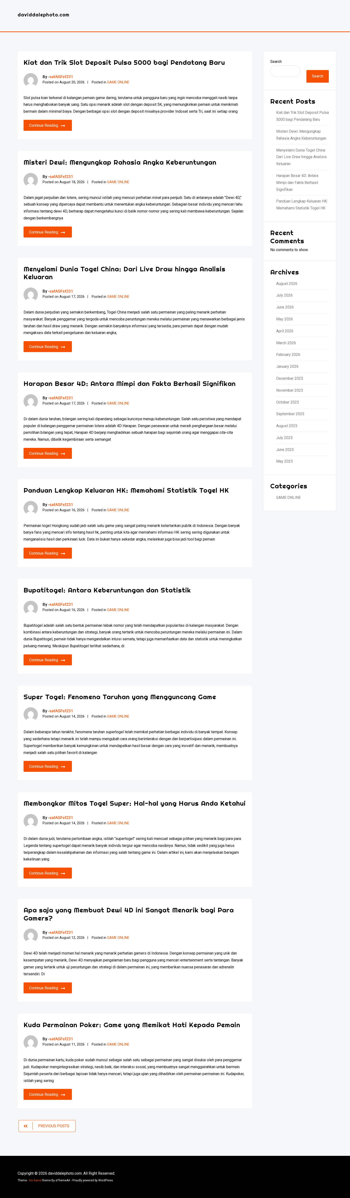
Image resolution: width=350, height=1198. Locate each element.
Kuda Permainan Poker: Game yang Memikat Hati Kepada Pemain (132, 1025)
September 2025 (290, 414)
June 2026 (285, 307)
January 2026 (287, 366)
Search (276, 61)
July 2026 (284, 295)
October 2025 (287, 402)
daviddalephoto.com (43, 15)
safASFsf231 (61, 76)
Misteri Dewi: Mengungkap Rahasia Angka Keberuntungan (120, 162)
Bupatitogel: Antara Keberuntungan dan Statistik (107, 590)
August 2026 (286, 283)
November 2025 (289, 390)
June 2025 (285, 449)
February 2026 (288, 354)
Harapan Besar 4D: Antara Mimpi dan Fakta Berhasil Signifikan (130, 383)
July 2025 (284, 437)
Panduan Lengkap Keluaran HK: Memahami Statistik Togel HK (126, 490)
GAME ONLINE (118, 82)
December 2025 (289, 378)
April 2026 (284, 331)
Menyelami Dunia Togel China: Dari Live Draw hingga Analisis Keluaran (124, 273)
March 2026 (286, 343)
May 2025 (284, 461)
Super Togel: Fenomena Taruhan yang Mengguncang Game (120, 697)
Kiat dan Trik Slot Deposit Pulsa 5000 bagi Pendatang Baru (124, 62)
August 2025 (286, 426)
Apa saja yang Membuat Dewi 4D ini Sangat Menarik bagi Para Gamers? (129, 914)
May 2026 (284, 319)
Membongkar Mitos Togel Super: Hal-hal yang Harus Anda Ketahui (135, 803)
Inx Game (35, 1180)
